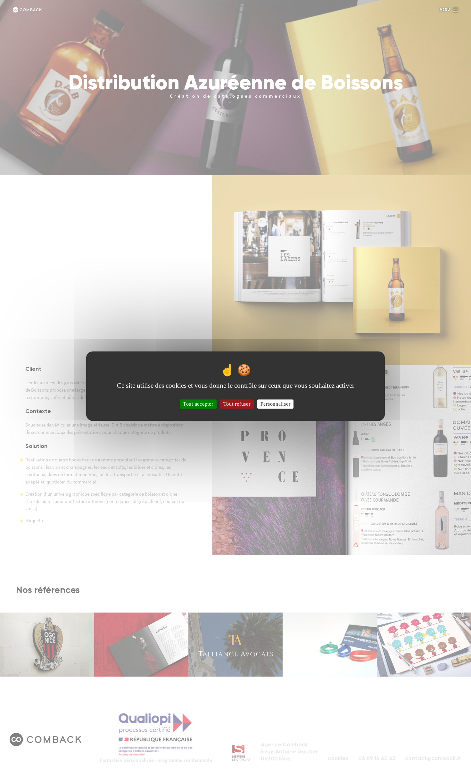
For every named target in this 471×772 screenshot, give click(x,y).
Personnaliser (275, 404)
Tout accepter (198, 404)
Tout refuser (237, 404)
